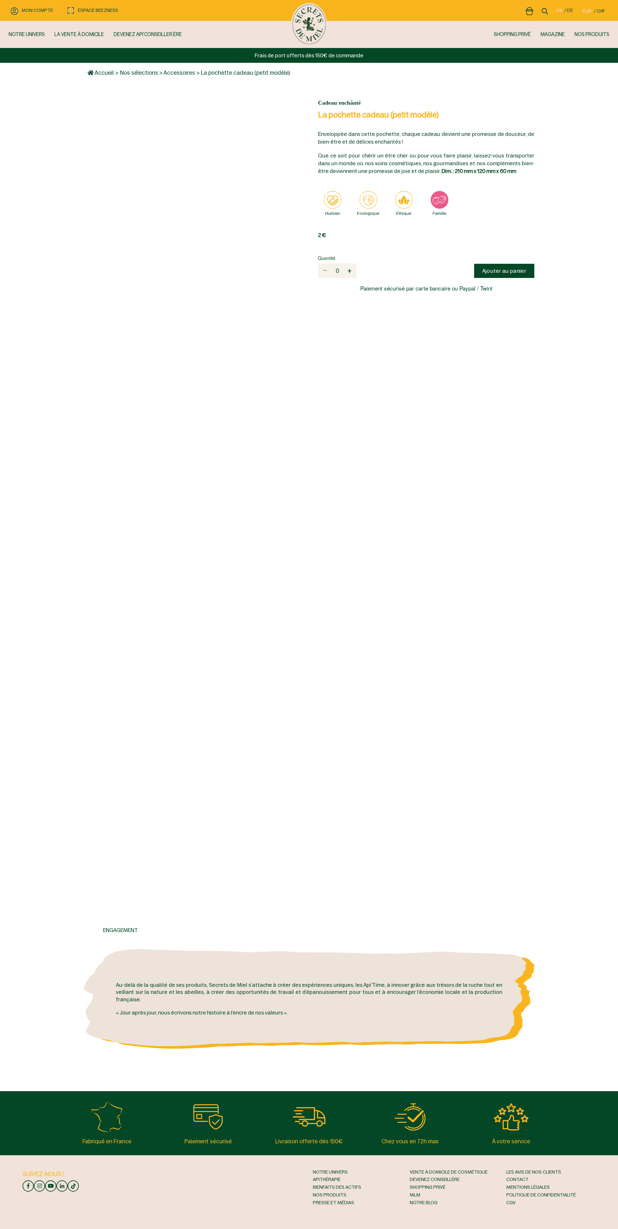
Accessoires (179, 73)
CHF (600, 11)
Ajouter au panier (504, 271)
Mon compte (37, 10)
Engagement (120, 930)
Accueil (104, 73)
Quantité (326, 258)
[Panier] (529, 10)
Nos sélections (139, 73)
